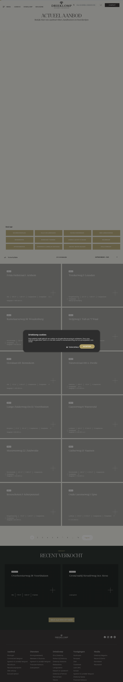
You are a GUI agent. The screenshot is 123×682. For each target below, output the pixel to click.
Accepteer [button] (87, 346)
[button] (72, 347)
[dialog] (61, 341)
